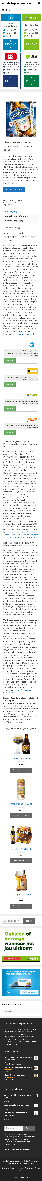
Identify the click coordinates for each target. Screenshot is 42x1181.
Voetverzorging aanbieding (24, 334)
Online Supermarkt (31, 1161)
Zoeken (29, 921)
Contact (20, 1168)
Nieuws (13, 1168)
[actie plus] (21, 961)
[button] (35, 105)
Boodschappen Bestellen (17, 3)
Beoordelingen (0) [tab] (14, 221)
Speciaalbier (16, 202)
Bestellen (10, 360)
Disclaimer (29, 1168)
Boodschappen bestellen (12, 1161)
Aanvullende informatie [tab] (16, 216)
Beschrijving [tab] (11, 212)
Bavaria (9, 205)
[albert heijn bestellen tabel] (21, 995)
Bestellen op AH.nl (14, 190)
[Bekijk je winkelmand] (39, 3)
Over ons (5, 1168)
